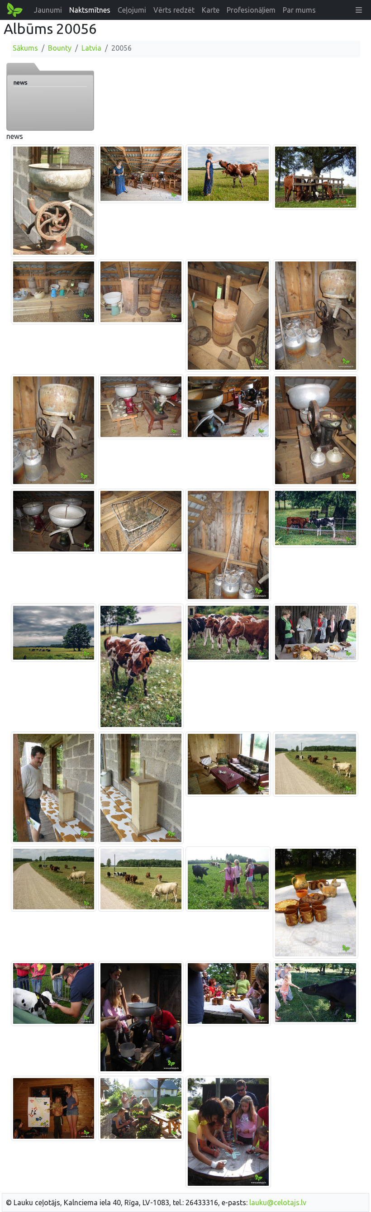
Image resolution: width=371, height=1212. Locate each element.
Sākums (25, 48)
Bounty (59, 48)
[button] (359, 10)
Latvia (91, 48)
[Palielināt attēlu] (53, 200)
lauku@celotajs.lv (277, 1202)
